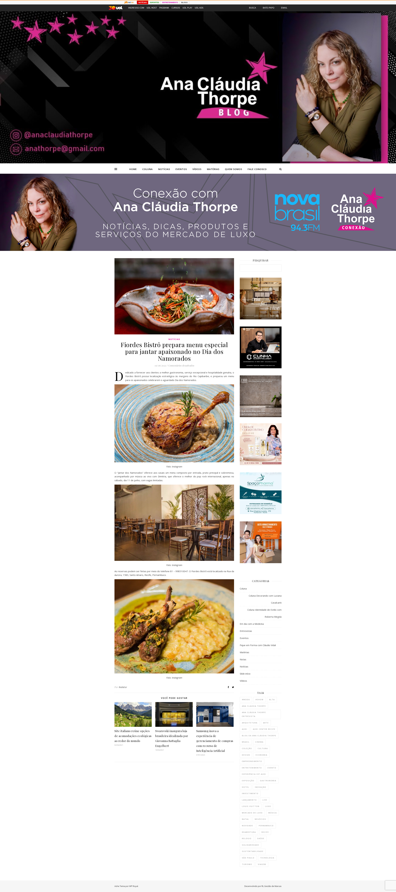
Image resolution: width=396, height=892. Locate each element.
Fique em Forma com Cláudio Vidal (258, 645)
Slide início (245, 673)
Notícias (164, 169)
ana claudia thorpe (254, 706)
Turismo (247, 864)
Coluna (147, 169)
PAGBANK (164, 8)
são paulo (248, 858)
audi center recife (264, 729)
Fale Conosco (257, 169)
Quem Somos (233, 169)
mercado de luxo (252, 813)
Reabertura (249, 832)
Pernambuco (266, 825)
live (265, 800)
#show (259, 699)
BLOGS (184, 2)
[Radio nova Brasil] (198, 249)
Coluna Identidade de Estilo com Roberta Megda (264, 613)
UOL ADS (199, 8)
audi (244, 729)
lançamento (249, 800)
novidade (247, 825)
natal (245, 819)
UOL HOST (152, 8)
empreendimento (252, 761)
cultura (263, 748)
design (246, 755)
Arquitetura (249, 723)
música (272, 813)
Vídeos (196, 169)
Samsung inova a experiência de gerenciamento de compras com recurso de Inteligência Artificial (214, 741)
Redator (123, 687)
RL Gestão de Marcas (272, 886)
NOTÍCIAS (142, 2)
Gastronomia (268, 780)
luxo (268, 806)
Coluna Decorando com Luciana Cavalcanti (265, 599)
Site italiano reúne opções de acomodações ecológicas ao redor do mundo (133, 736)
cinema (259, 742)
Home (133, 169)
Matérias (213, 169)
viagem (262, 864)
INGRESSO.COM (136, 8)
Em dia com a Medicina (252, 623)
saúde (260, 838)
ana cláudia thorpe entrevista (254, 714)
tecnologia (267, 858)
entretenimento (252, 768)
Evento (272, 768)
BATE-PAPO (268, 8)
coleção (247, 748)
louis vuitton (250, 806)
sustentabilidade (252, 851)
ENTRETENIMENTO (170, 2)
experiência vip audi (254, 774)
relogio (247, 838)
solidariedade (250, 845)
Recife (265, 832)
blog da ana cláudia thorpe (259, 735)
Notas (243, 659)
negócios (260, 819)
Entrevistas (246, 630)
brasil (246, 742)
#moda (246, 699)
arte (266, 723)
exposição (248, 780)
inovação (260, 787)
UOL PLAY (187, 8)
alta (272, 699)
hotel (245, 787)
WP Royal (133, 886)
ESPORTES (154, 2)
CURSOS (176, 8)
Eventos (181, 169)
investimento (250, 793)
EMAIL (284, 8)
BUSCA (252, 8)
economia (261, 755)
